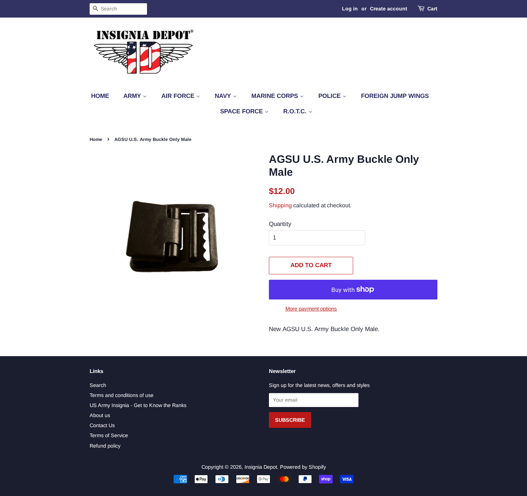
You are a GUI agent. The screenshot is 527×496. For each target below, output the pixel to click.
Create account (388, 8)
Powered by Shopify (303, 467)
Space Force (242, 111)
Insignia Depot (260, 467)
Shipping (280, 205)
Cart (432, 8)
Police (330, 96)
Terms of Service (109, 435)
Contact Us (102, 425)
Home (100, 96)
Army (133, 96)
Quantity (280, 224)
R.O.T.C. (295, 111)
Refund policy (105, 446)
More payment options (311, 309)
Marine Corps (275, 96)
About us (100, 415)
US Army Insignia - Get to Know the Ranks (138, 405)
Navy (224, 96)
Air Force (178, 96)
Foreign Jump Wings (395, 96)
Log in (350, 8)
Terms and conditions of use (121, 395)
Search (98, 385)
